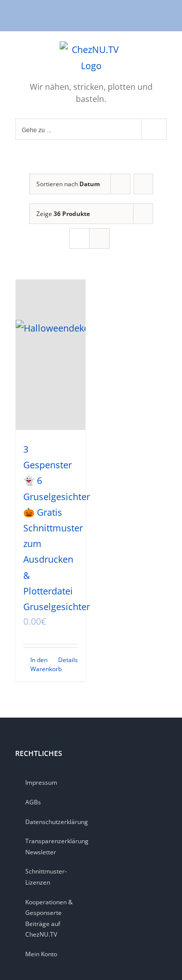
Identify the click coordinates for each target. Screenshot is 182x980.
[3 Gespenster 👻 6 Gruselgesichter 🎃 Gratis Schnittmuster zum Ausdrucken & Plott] (50, 355)
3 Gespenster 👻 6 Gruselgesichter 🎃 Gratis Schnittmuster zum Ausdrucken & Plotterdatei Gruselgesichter (56, 528)
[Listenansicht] (99, 238)
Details (68, 660)
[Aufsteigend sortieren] (143, 184)
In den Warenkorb (40, 664)
